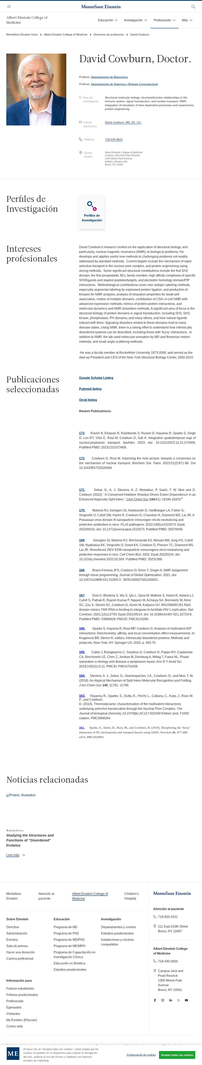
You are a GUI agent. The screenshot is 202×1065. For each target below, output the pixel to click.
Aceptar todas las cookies (177, 1055)
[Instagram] (162, 1000)
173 (81, 433)
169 (81, 540)
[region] (101, 1055)
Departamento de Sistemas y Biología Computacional (124, 84)
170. (82, 510)
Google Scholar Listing (96, 377)
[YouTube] (186, 1000)
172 (81, 458)
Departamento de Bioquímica (109, 77)
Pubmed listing (90, 389)
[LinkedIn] (170, 1000)
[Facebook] (154, 1000)
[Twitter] (178, 1000)
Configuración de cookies (141, 1054)
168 (81, 570)
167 (81, 595)
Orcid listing (88, 400)
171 (81, 490)
